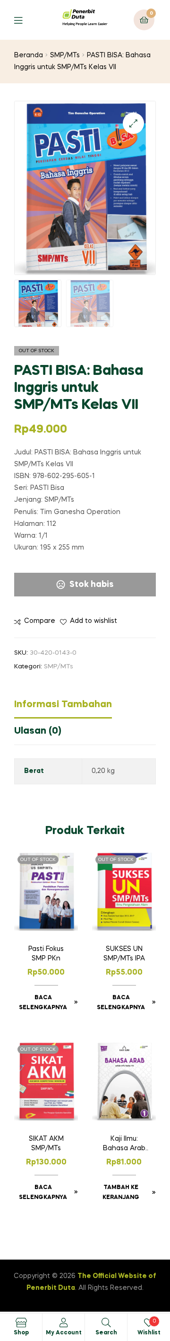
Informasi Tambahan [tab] (63, 705)
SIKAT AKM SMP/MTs (46, 1144)
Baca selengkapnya (43, 1003)
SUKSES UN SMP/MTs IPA (124, 954)
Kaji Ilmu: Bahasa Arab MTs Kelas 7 (124, 1145)
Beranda (28, 55)
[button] (133, 123)
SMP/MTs (65, 55)
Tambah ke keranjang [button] (120, 1193)
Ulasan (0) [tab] (37, 731)
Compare (39, 621)
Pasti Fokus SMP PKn (46, 954)
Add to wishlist (93, 621)
